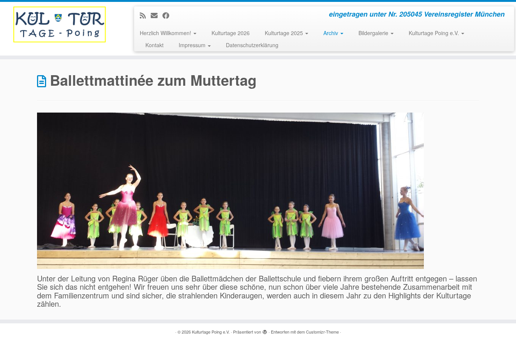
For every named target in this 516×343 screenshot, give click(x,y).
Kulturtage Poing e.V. (434, 33)
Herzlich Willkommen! (166, 33)
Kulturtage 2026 (231, 33)
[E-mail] (156, 15)
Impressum (193, 45)
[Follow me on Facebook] (168, 15)
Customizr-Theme (322, 332)
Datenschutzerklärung (252, 45)
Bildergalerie (374, 33)
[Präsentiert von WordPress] (264, 330)
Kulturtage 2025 (284, 33)
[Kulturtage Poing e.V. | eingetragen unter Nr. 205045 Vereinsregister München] (59, 24)
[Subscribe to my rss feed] (145, 15)
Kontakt (154, 45)
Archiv (331, 33)
